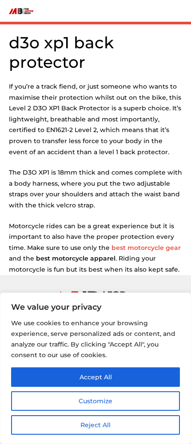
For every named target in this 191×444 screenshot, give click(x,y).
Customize (95, 401)
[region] (95, 368)
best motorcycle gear (146, 247)
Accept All (96, 377)
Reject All (95, 425)
